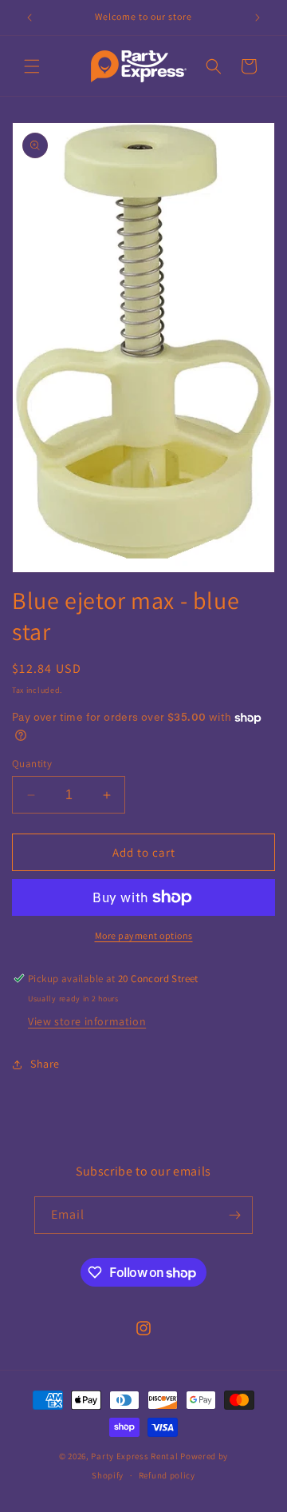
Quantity (32, 763)
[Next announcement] (257, 17)
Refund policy (167, 1475)
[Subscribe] (234, 1215)
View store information (87, 1021)
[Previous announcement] (29, 17)
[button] (31, 66)
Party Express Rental (134, 1456)
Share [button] (45, 1063)
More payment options (144, 935)
